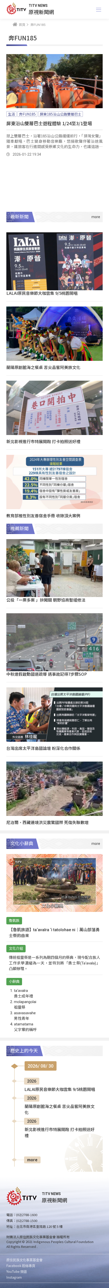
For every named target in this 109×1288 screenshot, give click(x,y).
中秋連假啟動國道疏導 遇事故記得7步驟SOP (46, 674)
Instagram (14, 1277)
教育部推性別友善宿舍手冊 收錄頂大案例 (43, 515)
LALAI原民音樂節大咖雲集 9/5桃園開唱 (42, 293)
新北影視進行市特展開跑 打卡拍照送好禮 (43, 441)
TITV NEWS (38, 6)
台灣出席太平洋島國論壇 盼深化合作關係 (43, 748)
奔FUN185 (27, 114)
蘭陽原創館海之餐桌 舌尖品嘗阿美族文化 (43, 367)
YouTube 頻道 (16, 1271)
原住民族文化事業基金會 (24, 1259)
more (32, 1159)
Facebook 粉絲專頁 (20, 1265)
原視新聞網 (41, 11)
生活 (11, 114)
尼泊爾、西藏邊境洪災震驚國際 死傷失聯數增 (47, 822)
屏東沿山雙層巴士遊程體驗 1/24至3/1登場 (49, 123)
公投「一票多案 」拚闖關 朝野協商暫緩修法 (45, 600)
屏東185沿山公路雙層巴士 (60, 114)
